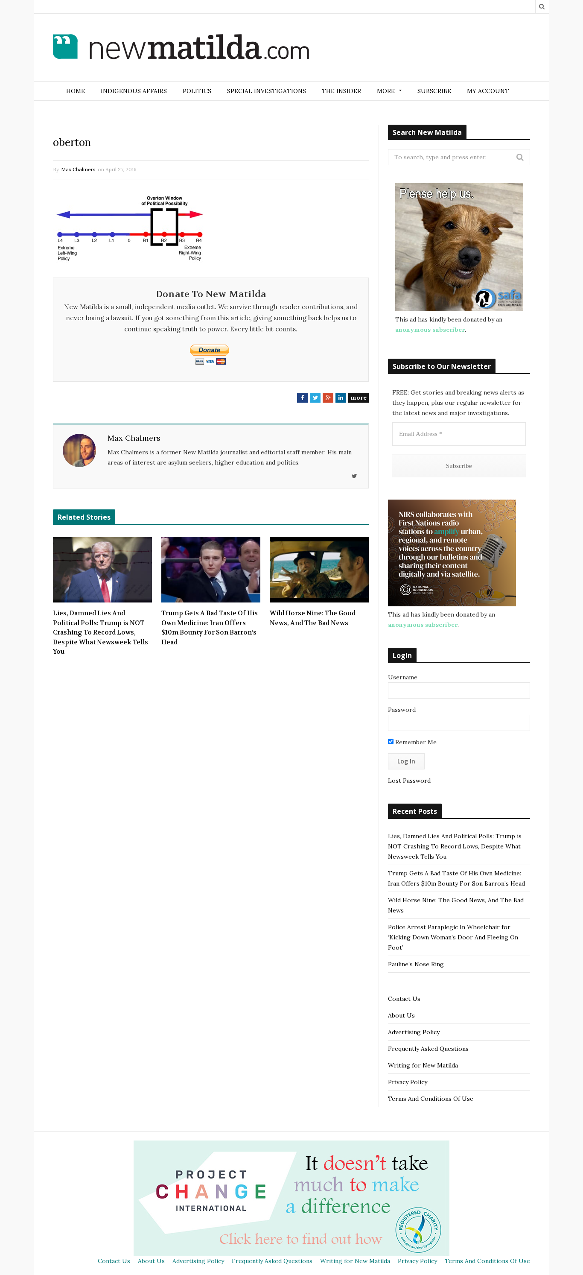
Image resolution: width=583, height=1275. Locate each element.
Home (75, 91)
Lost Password (409, 780)
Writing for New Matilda (423, 1065)
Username (402, 677)
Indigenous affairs (134, 91)
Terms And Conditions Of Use (430, 1098)
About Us (401, 1015)
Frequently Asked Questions (428, 1049)
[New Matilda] (181, 48)
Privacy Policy (407, 1082)
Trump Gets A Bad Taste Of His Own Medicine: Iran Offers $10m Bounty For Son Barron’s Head (209, 627)
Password (402, 710)
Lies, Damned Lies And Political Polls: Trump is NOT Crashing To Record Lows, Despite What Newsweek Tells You (100, 632)
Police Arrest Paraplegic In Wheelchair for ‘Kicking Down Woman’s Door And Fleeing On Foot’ (453, 937)
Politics (197, 91)
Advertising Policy (414, 1032)
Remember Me (415, 742)
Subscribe (434, 91)
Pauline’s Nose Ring (416, 964)
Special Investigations (266, 91)
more (358, 397)
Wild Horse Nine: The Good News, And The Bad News (313, 618)
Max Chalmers (78, 169)
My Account (488, 91)
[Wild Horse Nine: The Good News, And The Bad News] (319, 569)
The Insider (341, 91)
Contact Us (404, 999)
